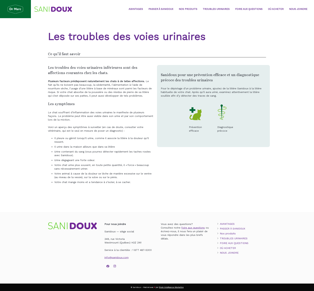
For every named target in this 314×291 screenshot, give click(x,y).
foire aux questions (193, 227)
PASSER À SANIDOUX (232, 228)
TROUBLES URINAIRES (233, 238)
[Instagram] (114, 266)
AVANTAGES (227, 223)
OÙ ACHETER (228, 248)
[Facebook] (107, 266)
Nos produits (228, 233)
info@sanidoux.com (116, 257)
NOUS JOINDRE (229, 252)
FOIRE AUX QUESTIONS (234, 243)
